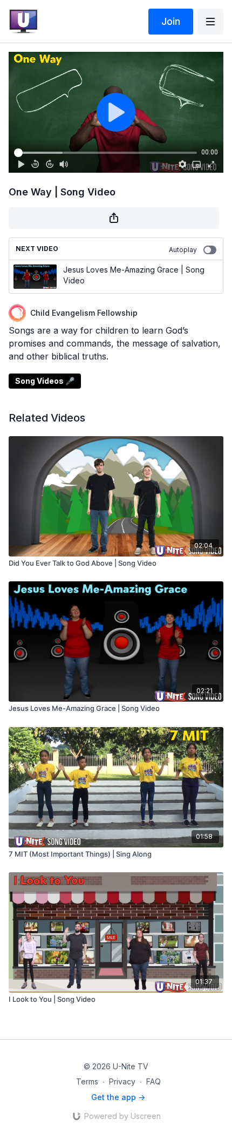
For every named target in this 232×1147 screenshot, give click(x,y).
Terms (87, 1081)
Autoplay (183, 250)
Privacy (122, 1081)
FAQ (153, 1081)
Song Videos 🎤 (44, 380)
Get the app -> (118, 1097)
